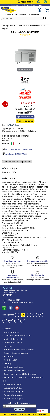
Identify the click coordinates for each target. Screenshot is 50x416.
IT (5, 320)
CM (28, 314)
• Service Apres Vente (12, 342)
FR (17, 314)
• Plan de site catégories (13, 391)
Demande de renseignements (17, 161)
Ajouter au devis (25, 121)
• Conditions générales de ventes (17, 335)
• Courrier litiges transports (15, 353)
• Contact (6, 328)
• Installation (8, 356)
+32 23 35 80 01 (27, 2)
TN (22, 320)
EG (35, 314)
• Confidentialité (9, 360)
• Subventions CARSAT (12, 384)
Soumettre (19, 409)
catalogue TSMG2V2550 (16, 154)
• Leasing (6, 363)
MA (10, 320)
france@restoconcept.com (21, 302)
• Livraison (7, 346)
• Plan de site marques (12, 398)
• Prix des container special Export (18, 349)
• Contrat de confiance (12, 367)
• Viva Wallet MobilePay (13, 370)
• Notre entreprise (10, 332)
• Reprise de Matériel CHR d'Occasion (19, 374)
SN (16, 320)
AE (41, 314)
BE (23, 314)
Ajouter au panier (25, 116)
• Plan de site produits (12, 395)
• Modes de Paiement (12, 339)
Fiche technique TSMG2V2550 (18, 149)
